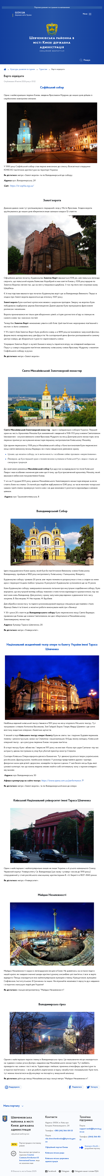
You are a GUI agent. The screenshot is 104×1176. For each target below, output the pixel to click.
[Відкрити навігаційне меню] (90, 14)
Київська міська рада (54, 1153)
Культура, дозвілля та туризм (22, 69)
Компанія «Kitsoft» (92, 1146)
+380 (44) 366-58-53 (63, 1131)
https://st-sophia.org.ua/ (22, 186)
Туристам (43, 69)
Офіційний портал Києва (56, 1147)
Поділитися (77, 1087)
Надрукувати (14, 1087)
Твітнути (94, 1087)
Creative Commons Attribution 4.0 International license (29, 1158)
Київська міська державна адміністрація (57, 1160)
